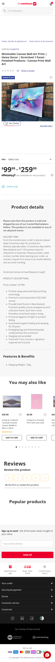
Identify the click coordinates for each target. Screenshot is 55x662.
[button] (9, 478)
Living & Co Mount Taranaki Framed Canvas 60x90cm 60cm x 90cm (10, 424)
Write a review (27, 70)
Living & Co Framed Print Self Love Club (35, 421)
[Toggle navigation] (3, 3)
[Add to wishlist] (51, 78)
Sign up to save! (10, 530)
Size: (4, 159)
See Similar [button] (14, 123)
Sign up (27, 554)
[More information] (51, 175)
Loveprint (14, 49)
